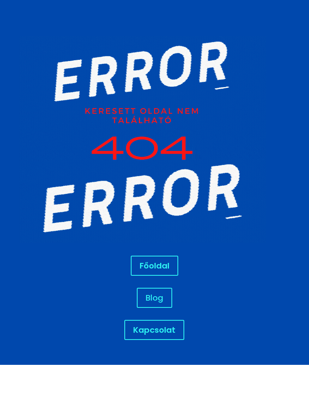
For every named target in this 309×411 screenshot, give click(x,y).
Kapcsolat (154, 330)
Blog (154, 297)
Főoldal (154, 265)
